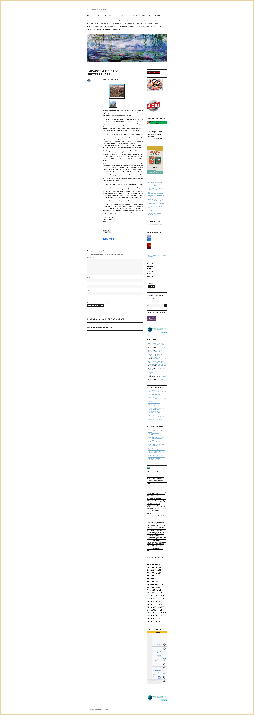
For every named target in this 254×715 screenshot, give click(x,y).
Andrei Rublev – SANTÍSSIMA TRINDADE (156, 449)
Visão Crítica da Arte (141, 23)
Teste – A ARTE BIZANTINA (154, 407)
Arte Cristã (142, 15)
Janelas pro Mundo (117, 23)
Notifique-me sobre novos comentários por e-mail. (98, 298)
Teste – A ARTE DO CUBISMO (154, 402)
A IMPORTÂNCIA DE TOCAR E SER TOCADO (157, 203)
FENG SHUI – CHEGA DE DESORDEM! (156, 193)
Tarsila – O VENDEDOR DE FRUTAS (155, 394)
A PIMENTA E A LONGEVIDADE (154, 198)
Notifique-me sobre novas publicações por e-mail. (98, 302)
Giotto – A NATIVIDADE (153, 445)
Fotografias (157, 15)
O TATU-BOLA (151, 415)
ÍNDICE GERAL (116, 29)
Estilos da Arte (133, 18)
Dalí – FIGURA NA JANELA (153, 405)
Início (88, 15)
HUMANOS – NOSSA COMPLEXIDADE (156, 210)
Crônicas (128, 15)
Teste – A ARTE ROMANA (153, 404)
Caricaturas (90, 18)
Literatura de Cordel (153, 23)
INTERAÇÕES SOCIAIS (152, 214)
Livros (93, 15)
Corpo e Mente (161, 18)
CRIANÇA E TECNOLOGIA (153, 211)
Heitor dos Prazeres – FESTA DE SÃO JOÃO (157, 391)
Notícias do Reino (142, 20)
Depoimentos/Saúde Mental (136, 26)
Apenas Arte (106, 18)
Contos (99, 15)
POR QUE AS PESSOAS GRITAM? (154, 186)
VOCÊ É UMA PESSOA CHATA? (154, 202)
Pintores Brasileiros (105, 23)
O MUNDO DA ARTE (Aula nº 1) (154, 390)
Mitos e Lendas (101, 20)
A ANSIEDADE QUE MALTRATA (154, 184)
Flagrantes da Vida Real (106, 26)
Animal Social (115, 18)
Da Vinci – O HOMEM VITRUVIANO (155, 455)
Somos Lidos (106, 29)
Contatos (98, 29)
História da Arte (121, 20)
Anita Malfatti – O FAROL (153, 397)
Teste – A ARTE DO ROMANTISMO (155, 414)
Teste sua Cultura (131, 20)
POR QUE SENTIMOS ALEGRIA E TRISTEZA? (157, 199)
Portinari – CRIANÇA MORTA (154, 409)
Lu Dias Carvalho (91, 83)
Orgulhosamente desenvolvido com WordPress (98, 709)
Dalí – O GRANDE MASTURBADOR (155, 438)
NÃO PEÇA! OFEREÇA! (152, 185)
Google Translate (164, 288)
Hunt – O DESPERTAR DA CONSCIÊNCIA (156, 456)
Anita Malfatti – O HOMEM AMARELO (156, 419)
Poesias (110, 15)
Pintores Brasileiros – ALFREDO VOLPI (156, 393)
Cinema (116, 15)
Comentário (91, 257)
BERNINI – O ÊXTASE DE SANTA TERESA (156, 408)
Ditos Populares (111, 20)
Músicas (122, 15)
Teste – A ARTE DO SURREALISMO (155, 396)
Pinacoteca (149, 15)
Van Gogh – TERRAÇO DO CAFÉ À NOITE (156, 444)
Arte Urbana (98, 18)
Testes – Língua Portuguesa (153, 26)
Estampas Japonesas (92, 26)
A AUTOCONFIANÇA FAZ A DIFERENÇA (156, 209)
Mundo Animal (91, 20)
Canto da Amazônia (129, 23)
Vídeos (104, 15)
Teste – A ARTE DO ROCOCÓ (154, 411)
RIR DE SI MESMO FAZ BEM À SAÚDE (156, 205)
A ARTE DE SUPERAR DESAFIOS (154, 200)
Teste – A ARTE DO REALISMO (154, 412)
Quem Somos (91, 29)
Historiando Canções (92, 23)
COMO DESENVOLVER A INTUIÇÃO (155, 182)
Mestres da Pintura (154, 20)
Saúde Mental (142, 18)
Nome (89, 277)
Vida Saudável (151, 18)
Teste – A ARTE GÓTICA (153, 454)
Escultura (134, 15)
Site (88, 290)
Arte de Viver (124, 18)
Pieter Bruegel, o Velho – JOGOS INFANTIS (157, 398)
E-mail (89, 284)
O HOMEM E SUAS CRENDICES (154, 213)
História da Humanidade (120, 26)
